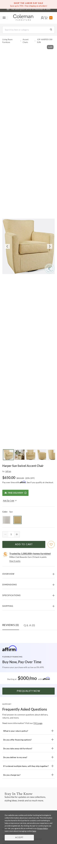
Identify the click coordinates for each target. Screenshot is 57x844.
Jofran (8, 471)
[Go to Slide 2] (19, 454)
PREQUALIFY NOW (28, 691)
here (34, 831)
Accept (19, 838)
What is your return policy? (15, 731)
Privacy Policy (42, 828)
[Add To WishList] (51, 544)
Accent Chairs (25, 41)
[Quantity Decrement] (5, 534)
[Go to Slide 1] (8, 454)
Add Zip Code (8, 500)
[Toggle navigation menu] (4, 18)
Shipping (7, 606)
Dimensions (9, 585)
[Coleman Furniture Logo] (23, 17)
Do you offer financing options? (17, 739)
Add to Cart (24, 544)
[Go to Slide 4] (41, 454)
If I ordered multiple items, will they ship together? (26, 766)
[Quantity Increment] (17, 534)
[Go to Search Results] (51, 29)
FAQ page (37, 723)
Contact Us (40, 9)
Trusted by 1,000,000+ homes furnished (30, 553)
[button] (42, 18)
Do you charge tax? (11, 775)
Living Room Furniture (7, 41)
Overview (8, 574)
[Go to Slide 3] (30, 454)
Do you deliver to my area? (15, 757)
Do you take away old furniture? (17, 748)
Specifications (11, 595)
